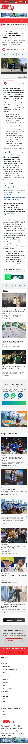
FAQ (3, 711)
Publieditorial (7, 688)
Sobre (4, 701)
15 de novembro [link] (15, 257)
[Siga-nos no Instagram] (10, 652)
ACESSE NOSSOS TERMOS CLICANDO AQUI (13, 737)
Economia (5, 679)
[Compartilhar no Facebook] (4, 54)
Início (4, 698)
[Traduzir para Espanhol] (20, 2)
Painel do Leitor (7, 705)
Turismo (5, 682)
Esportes (5, 692)
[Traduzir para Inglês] (16, 2)
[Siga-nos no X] (14, 652)
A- (20, 76)
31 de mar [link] (16, 224)
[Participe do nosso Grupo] (14, 277)
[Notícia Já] (14, 8)
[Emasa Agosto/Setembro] (14, 15)
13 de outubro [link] (14, 92)
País (3, 672)
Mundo (4, 663)
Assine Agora (13, 640)
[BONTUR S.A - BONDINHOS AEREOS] (14, 419)
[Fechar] (22, 736)
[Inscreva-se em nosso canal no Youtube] (18, 652)
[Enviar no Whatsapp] (13, 54)
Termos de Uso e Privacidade (11, 708)
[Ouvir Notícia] (5, 83)
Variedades (6, 666)
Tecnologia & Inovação (9, 669)
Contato (5, 714)
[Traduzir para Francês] (25, 2)
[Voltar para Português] (11, 2)
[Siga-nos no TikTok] (22, 652)
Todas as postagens (14, 620)
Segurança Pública (8, 676)
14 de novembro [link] (12, 228)
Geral (4, 685)
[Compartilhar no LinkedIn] (22, 54)
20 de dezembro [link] (12, 242)
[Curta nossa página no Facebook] (6, 652)
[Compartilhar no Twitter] (9, 54)
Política (5, 660)
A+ (25, 76)
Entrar (5, 2)
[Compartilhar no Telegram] (18, 54)
